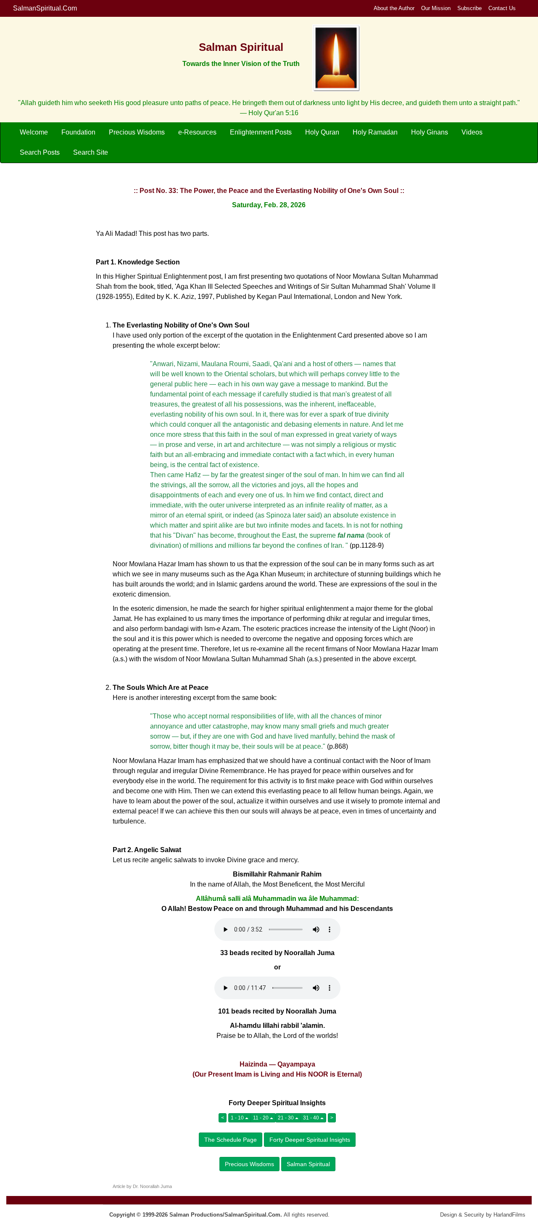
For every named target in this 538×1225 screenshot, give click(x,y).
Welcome (34, 132)
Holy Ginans (429, 132)
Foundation (78, 132)
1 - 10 (238, 1118)
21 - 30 (286, 1118)
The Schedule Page (230, 1139)
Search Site (90, 152)
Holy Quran (322, 132)
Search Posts (40, 152)
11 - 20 (261, 1118)
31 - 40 (311, 1118)
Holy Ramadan (375, 132)
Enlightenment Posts (261, 132)
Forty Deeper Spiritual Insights (309, 1139)
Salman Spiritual (308, 1164)
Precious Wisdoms (137, 132)
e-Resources (197, 132)
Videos (472, 132)
